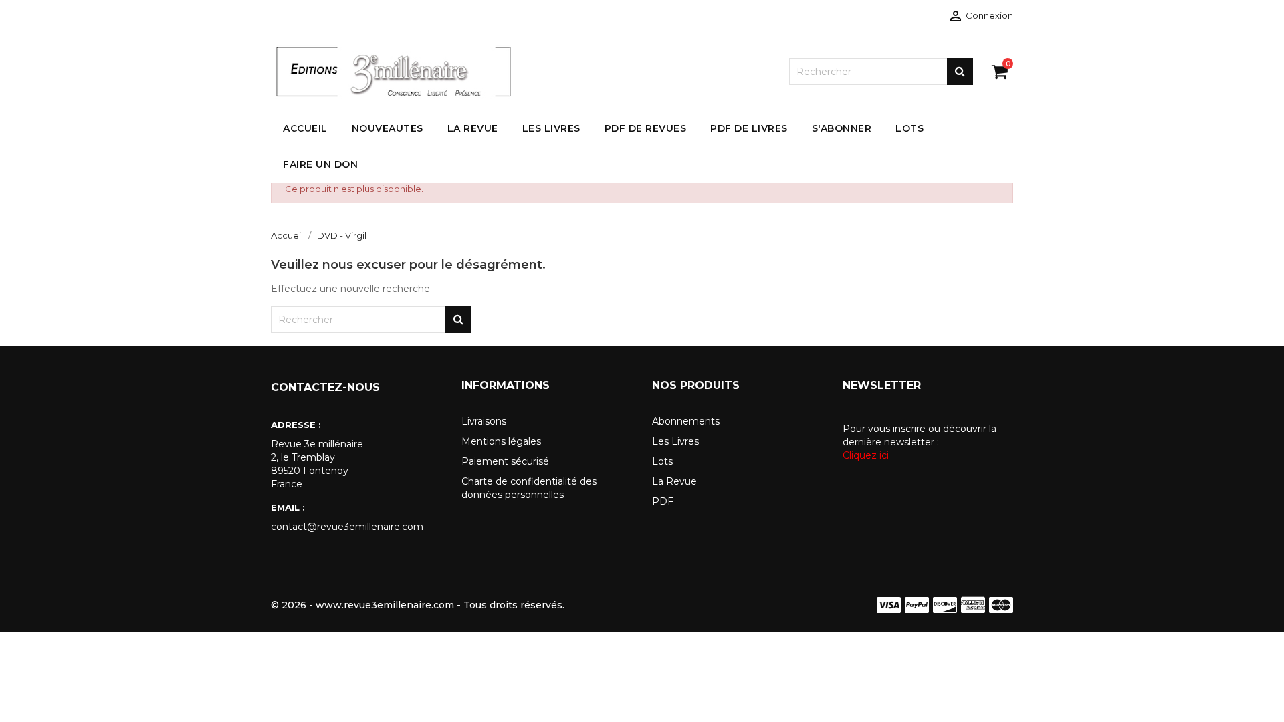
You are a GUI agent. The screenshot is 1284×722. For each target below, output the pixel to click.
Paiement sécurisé (505, 461)
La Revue (674, 481)
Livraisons (483, 421)
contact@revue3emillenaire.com (347, 527)
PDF (662, 501)
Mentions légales (501, 441)
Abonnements (686, 421)
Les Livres (675, 441)
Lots (662, 461)
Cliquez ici (866, 455)
